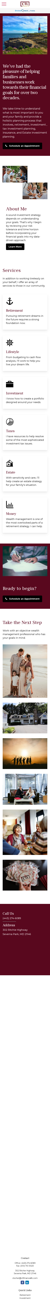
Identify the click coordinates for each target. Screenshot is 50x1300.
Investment (25, 1298)
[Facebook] (22, 1282)
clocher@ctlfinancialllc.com (25, 1278)
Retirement (25, 1295)
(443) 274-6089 (28, 1263)
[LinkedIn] (27, 1282)
